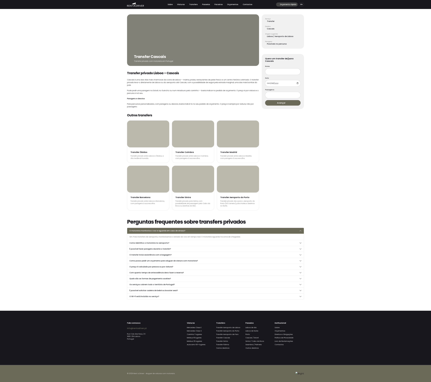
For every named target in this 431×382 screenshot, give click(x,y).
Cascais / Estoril (252, 337)
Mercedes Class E (194, 327)
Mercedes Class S (194, 331)
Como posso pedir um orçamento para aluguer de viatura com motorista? (163, 260)
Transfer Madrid (228, 152)
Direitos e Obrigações (284, 334)
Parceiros (218, 4)
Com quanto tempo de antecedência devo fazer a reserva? (156, 272)
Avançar (281, 102)
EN (301, 4)
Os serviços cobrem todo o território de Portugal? (152, 284)
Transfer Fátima (222, 344)
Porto (247, 334)
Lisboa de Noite (251, 331)
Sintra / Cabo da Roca (254, 341)
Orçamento (287, 4)
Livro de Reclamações (284, 341)
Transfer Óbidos (139, 152)
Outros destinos (222, 348)
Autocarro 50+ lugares (196, 344)
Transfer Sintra (183, 197)
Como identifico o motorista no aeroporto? (149, 243)
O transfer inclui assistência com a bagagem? (150, 255)
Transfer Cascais (223, 337)
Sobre (170, 4)
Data (267, 78)
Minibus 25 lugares (194, 341)
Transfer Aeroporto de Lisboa (228, 327)
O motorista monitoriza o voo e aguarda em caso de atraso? (157, 230)
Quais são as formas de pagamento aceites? (150, 278)
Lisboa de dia (250, 327)
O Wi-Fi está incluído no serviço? (144, 296)
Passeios (206, 4)
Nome (267, 66)
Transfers (193, 4)
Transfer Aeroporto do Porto (234, 197)
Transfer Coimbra (184, 152)
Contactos (247, 4)
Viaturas (181, 4)
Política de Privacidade (284, 337)
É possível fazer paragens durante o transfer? (150, 249)
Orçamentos (232, 4)
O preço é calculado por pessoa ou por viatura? (151, 266)
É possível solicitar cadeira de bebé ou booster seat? (153, 290)
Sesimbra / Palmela (253, 344)
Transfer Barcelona (140, 197)
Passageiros (269, 90)
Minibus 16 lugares (194, 337)
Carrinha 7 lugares (194, 334)
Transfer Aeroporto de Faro (227, 334)
